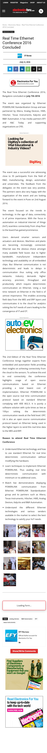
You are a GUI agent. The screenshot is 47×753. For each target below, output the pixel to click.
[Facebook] (15, 69)
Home (5, 25)
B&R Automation (26, 619)
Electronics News (14, 25)
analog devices (14, 619)
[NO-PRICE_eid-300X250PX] (24, 689)
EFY (36, 619)
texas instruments (9, 622)
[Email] (33, 69)
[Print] (39, 69)
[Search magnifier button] (41, 11)
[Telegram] (10, 69)
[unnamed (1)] (24, 727)
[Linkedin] (22, 69)
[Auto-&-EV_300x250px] (24, 349)
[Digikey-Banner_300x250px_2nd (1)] (24, 165)
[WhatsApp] (27, 69)
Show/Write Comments (24, 651)
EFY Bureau (28, 56)
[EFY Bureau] (20, 56)
